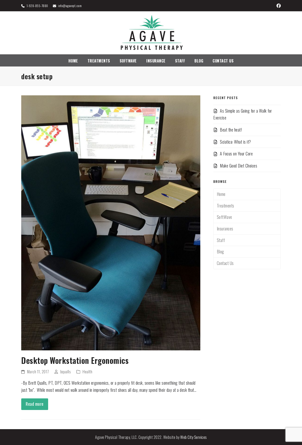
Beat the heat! (231, 130)
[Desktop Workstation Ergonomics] (110, 222)
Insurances (225, 228)
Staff (221, 240)
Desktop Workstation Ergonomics (75, 360)
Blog (220, 251)
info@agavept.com (70, 5)
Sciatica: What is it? (235, 142)
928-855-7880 (38, 5)
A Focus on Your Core (236, 153)
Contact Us (225, 263)
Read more (35, 404)
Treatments (225, 206)
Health (87, 372)
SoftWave (224, 217)
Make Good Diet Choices (238, 166)
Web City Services (193, 437)
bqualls (65, 372)
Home (221, 194)
